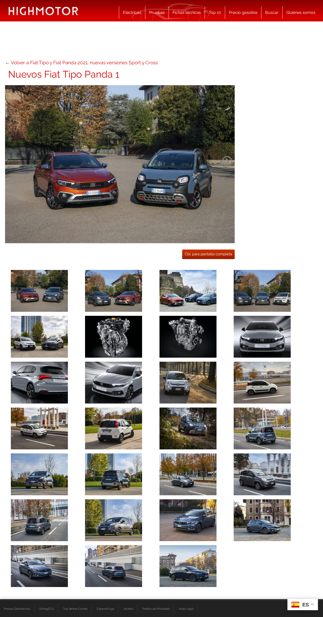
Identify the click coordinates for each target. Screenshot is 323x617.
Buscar (272, 12)
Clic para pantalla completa (208, 254)
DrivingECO (46, 608)
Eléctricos (132, 12)
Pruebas (157, 12)
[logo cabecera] (43, 11)
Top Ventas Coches (75, 608)
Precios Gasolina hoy (17, 608)
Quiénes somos (300, 12)
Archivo (128, 608)
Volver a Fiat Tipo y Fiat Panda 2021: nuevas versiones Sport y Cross (84, 62)
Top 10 (215, 12)
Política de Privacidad (156, 608)
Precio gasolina (243, 12)
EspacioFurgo (106, 608)
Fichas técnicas (187, 12)
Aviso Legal (186, 608)
